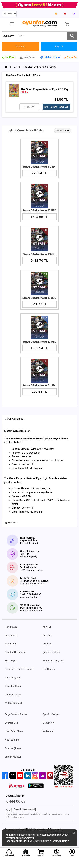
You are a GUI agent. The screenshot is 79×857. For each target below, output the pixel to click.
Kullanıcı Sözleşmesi (53, 660)
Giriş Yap (47, 635)
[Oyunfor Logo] (39, 24)
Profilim (47, 643)
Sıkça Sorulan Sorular (16, 714)
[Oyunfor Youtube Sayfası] (65, 14)
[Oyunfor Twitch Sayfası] (74, 14)
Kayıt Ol (47, 626)
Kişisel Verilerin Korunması (19, 669)
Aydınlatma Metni (14, 703)
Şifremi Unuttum (51, 652)
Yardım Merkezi (13, 756)
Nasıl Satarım (12, 740)
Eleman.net (48, 723)
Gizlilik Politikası (13, 694)
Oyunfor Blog (11, 723)
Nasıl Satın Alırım (14, 731)
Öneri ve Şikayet (13, 748)
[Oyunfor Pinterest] (50, 775)
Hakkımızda (11, 626)
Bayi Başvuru (11, 635)
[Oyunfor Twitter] (13, 775)
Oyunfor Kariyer (51, 714)
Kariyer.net (48, 731)
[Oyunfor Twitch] (43, 775)
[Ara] (72, 35)
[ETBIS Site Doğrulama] (63, 787)
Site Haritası (49, 669)
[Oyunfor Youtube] (20, 775)
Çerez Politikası (13, 686)
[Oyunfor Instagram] (35, 775)
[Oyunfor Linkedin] (28, 775)
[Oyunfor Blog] (56, 14)
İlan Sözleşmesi (13, 677)
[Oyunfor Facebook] (5, 775)
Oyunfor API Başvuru (15, 652)
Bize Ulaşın (10, 660)
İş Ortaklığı (10, 643)
